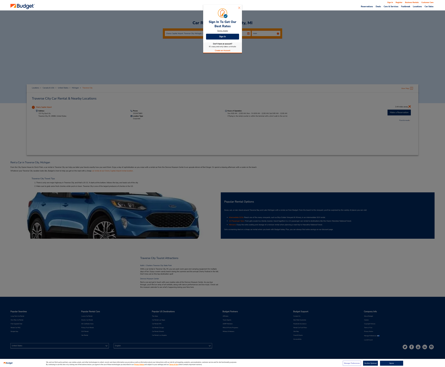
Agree (391, 363)
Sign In (222, 36)
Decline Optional (370, 363)
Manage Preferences (352, 363)
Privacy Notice (139, 365)
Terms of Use (173, 365)
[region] (222, 363)
